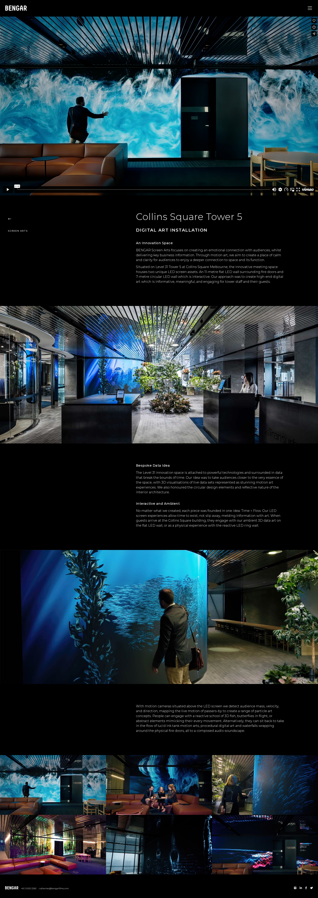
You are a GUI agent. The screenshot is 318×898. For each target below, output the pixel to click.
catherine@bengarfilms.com (54, 888)
